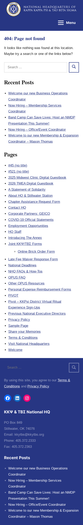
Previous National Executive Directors (37, 313)
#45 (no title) (17, 165)
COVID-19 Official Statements (31, 220)
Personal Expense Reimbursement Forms (39, 289)
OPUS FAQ (16, 277)
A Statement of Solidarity (27, 189)
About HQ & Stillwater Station (30, 196)
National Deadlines (22, 265)
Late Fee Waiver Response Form (33, 259)
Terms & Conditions (23, 338)
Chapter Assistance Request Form (34, 202)
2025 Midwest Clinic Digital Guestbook (37, 178)
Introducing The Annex (25, 238)
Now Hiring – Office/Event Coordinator (37, 130)
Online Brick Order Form (36, 251)
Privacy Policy (19, 320)
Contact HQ (17, 208)
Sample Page (18, 326)
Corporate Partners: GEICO (29, 214)
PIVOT (13, 295)
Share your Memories (24, 332)
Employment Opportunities (28, 226)
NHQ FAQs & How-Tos (25, 271)
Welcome (15, 350)
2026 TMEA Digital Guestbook (30, 183)
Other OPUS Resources (26, 283)
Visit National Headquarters (29, 344)
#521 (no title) (18, 171)
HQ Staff (14, 232)
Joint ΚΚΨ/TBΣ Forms (25, 244)
